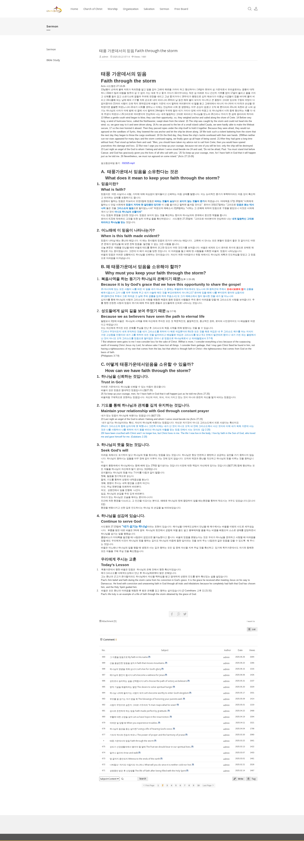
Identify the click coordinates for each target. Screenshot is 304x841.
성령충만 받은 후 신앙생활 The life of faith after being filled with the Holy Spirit (148, 770)
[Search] (250, 9)
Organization (130, 9)
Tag (253, 778)
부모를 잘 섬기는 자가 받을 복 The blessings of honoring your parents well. (146, 698)
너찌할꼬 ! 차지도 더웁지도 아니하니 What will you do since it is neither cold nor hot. (150, 764)
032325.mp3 (128, 163)
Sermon (164, 9)
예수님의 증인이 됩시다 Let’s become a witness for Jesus (137, 675)
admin (105, 56)
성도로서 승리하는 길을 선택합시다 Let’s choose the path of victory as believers (148, 681)
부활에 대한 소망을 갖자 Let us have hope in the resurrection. (139, 716)
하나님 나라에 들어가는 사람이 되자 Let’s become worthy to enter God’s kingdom (149, 692)
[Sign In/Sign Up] (256, 9)
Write (240, 778)
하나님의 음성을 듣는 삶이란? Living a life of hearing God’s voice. (141, 728)
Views (252, 650)
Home (74, 9)
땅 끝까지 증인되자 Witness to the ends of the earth (135, 758)
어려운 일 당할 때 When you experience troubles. (134, 722)
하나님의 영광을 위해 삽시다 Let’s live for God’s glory (135, 669)
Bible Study (53, 60)
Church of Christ (92, 9)
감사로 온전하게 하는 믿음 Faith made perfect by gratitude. (138, 710)
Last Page (207, 785)
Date (240, 650)
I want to (251, 621)
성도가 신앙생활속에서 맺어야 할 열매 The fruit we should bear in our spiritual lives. (150, 746)
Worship (113, 9)
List (253, 629)
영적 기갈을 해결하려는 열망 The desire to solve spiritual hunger (141, 687)
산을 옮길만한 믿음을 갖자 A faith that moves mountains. (137, 663)
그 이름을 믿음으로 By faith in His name (129, 657)
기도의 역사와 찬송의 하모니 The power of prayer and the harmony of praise (147, 734)
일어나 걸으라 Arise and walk (124, 752)
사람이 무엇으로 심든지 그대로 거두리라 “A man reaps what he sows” (143, 704)
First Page (149, 785)
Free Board (181, 9)
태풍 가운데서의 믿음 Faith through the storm (138, 50)
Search (142, 778)
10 (198, 785)
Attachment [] (108, 621)
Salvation (149, 9)
